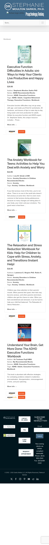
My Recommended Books (23, 362)
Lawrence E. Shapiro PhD (24, 273)
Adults (20, 98)
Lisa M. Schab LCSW (22, 176)
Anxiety (16, 183)
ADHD (16, 95)
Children (22, 185)
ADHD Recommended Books (24, 93)
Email (40, 426)
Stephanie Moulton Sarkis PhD (25, 90)
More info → (12, 125)
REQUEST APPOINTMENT (26, 453)
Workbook (35, 100)
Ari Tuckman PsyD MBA (23, 359)
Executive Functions (27, 95)
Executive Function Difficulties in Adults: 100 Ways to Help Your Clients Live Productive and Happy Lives (25, 74)
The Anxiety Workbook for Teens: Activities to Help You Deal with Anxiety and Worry (26, 163)
